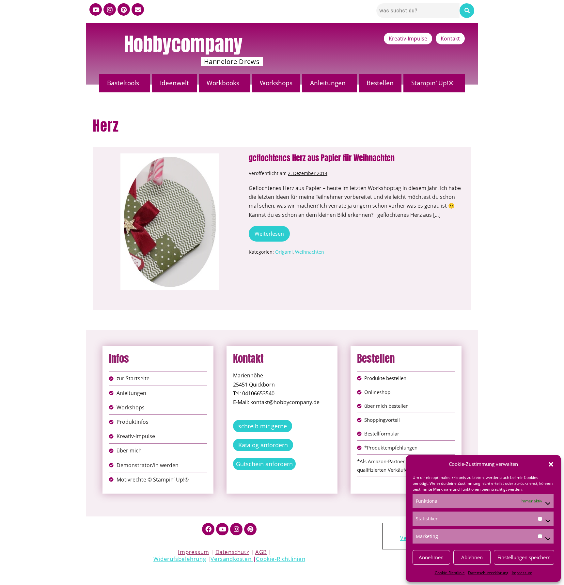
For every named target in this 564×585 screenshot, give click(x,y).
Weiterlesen (272, 231)
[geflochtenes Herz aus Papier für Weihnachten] (169, 221)
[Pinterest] (124, 9)
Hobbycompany (183, 44)
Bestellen (380, 83)
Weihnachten (309, 252)
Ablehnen (472, 557)
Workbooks (223, 83)
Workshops (276, 83)
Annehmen (431, 557)
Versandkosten (232, 558)
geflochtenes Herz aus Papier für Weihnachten (322, 158)
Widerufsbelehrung (179, 558)
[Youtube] (95, 9)
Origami (284, 252)
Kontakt (450, 38)
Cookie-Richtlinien (280, 558)
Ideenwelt (174, 83)
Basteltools (123, 83)
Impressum (522, 573)
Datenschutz (232, 552)
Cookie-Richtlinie (450, 573)
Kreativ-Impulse (408, 38)
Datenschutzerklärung (488, 573)
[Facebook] (208, 529)
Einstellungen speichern (524, 557)
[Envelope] (138, 9)
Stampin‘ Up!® (432, 83)
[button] (551, 464)
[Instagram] (109, 9)
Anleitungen (328, 83)
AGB (261, 552)
